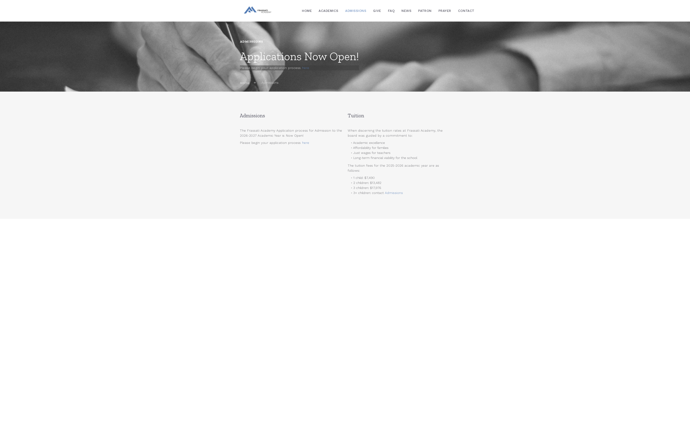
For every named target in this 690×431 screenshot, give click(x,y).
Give (377, 11)
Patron (424, 11)
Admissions (355, 11)
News (406, 11)
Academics (328, 11)
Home (307, 11)
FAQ (391, 11)
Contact (466, 11)
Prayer (444, 11)
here (305, 68)
